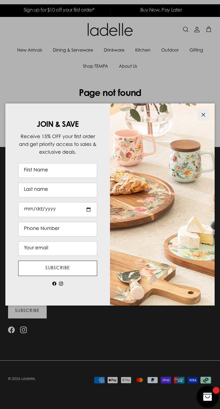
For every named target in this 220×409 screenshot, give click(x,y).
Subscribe (57, 268)
